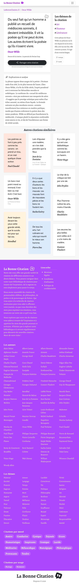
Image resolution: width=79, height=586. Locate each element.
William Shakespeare (46, 460)
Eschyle (44, 366)
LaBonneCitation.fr (12, 9)
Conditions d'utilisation (49, 280)
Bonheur (44, 496)
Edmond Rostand (11, 366)
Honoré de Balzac (29, 395)
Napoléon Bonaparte (45, 421)
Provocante (11, 553)
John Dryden (64, 402)
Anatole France (28, 352)
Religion (62, 489)
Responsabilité (65, 519)
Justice (61, 485)
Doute (6, 511)
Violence (7, 507)
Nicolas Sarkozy (65, 420)
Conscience (45, 481)
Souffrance (45, 507)
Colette (25, 451)
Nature (43, 504)
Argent (6, 496)
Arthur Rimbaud (65, 352)
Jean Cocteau (64, 399)
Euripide (25, 370)
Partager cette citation (28, 62)
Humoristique (13, 542)
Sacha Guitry (46, 448)
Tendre (25, 553)
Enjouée (50, 536)
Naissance (20, 567)
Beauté (43, 511)
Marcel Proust (9, 416)
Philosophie (45, 492)
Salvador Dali (64, 448)
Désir (61, 507)
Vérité (61, 477)
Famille (44, 523)
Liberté (25, 496)
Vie (42, 485)
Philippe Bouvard (48, 433)
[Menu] (72, 3)
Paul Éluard (8, 433)
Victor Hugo (8, 458)
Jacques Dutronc (10, 399)
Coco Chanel (27, 362)
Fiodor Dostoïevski (67, 370)
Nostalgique (46, 548)
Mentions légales (48, 274)
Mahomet (63, 409)
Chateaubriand (10, 380)
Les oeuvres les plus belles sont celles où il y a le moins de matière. (64, 236)
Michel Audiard (47, 416)
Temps (25, 485)
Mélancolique (28, 548)
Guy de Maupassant (67, 384)
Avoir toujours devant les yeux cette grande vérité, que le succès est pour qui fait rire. (14, 227)
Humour (60, 28)
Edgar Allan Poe (65, 362)
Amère (9, 536)
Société (7, 481)
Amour (25, 477)
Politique (44, 489)
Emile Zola (26, 366)
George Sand (27, 356)
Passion (7, 515)
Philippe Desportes (30, 433)
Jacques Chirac (65, 395)
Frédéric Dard (27, 380)
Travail (6, 500)
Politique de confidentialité (50, 287)
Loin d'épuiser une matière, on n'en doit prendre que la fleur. (39, 145)
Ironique (60, 57)
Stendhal (25, 391)
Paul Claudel (64, 426)
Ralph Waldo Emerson (46, 443)
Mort (24, 492)
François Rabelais (29, 374)
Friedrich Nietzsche (48, 380)
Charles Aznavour (66, 356)
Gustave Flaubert (48, 384)
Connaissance (65, 481)
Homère (7, 395)
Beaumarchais (65, 437)
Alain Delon (8, 348)
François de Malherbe (8, 376)
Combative (22, 536)
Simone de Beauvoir (45, 453)
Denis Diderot (46, 362)
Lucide (60, 62)
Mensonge (45, 519)
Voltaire (62, 374)
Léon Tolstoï (27, 409)
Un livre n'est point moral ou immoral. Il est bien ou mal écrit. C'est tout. (15, 187)
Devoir (6, 523)
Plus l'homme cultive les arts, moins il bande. (64, 203)
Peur (5, 504)
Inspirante (30, 542)
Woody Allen (9, 465)
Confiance (26, 511)
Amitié (62, 523)
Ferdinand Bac (46, 370)
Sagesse (7, 489)
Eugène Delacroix (11, 370)
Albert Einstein (47, 348)
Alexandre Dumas (66, 348)
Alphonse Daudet (11, 352)
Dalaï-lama (63, 451)
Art (57, 24)
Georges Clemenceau (9, 386)
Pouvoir (7, 485)
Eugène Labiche (65, 366)
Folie (24, 507)
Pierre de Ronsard (66, 433)
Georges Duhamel (29, 384)
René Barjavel (27, 448)
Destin (43, 500)
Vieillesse (26, 523)
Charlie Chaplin (10, 362)
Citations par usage (14, 562)
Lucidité (44, 477)
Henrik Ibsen (64, 391)
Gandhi (25, 420)
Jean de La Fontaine (30, 399)
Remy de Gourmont (12, 448)
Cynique (37, 536)
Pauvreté (62, 515)
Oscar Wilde (27, 9)
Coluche (62, 416)
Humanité (8, 492)
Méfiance (26, 500)
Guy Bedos (8, 391)
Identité (62, 496)
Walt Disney (27, 458)
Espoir (43, 515)
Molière (7, 402)
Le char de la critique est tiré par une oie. (64, 177)
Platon (6, 441)
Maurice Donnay (29, 416)
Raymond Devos (66, 441)
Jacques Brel (46, 395)
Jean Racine (45, 399)
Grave (62, 536)
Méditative (11, 548)
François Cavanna (48, 374)
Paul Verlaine (46, 426)
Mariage (9, 567)
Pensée (62, 500)
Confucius (26, 441)
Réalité (62, 504)
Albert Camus (27, 348)
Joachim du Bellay (48, 402)
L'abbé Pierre (46, 391)
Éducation (8, 519)
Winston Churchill (66, 458)
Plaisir (24, 515)
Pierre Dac (8, 437)
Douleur (25, 519)
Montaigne (8, 420)
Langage (25, 481)
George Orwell (65, 380)
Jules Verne (8, 409)
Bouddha (7, 451)
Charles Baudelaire (48, 356)
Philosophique (64, 548)
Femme (25, 489)
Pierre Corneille (28, 437)
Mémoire (26, 504)
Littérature (61, 32)
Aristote (44, 352)
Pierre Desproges (48, 437)
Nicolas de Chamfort (8, 428)
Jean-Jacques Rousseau (27, 404)
